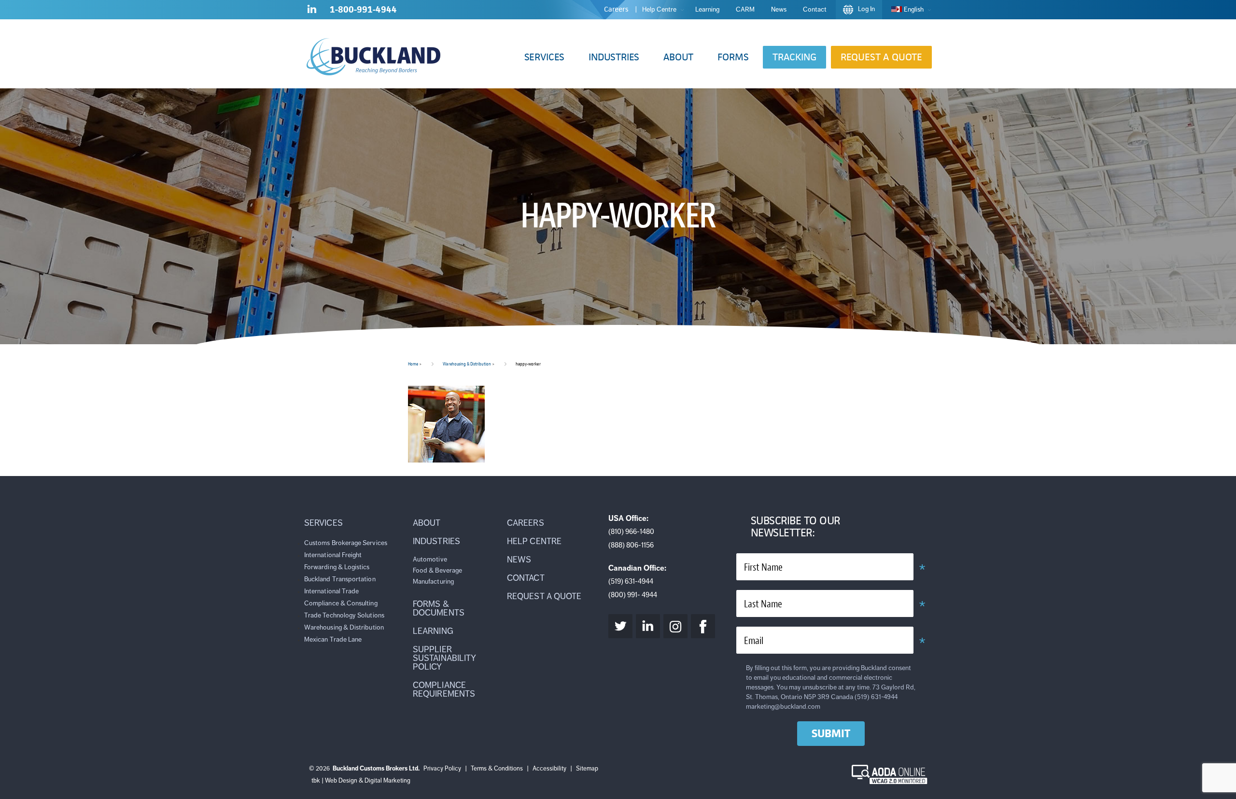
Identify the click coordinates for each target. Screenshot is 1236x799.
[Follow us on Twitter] (620, 626)
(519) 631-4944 (630, 581)
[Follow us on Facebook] (703, 626)
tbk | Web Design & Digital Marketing (360, 780)
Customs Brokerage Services (345, 543)
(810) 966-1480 (631, 531)
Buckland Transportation (340, 579)
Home (413, 364)
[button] (544, 57)
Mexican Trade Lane (333, 639)
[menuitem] (908, 9)
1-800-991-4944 (363, 9)
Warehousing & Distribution (467, 364)
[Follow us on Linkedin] (312, 11)
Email (753, 641)
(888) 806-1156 (631, 545)
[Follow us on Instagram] (675, 626)
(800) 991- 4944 (632, 594)
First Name (763, 567)
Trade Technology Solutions (344, 615)
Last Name (763, 604)
